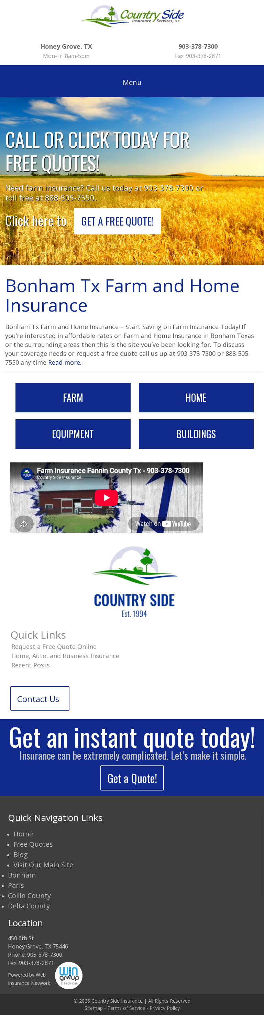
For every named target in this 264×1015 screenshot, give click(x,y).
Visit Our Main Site (43, 864)
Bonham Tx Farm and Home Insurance (122, 295)
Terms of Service (126, 1008)
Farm (73, 397)
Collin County (29, 895)
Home (196, 397)
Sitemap (94, 1008)
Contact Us (38, 698)
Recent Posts (30, 665)
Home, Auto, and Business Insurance (65, 656)
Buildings (196, 434)
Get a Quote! (132, 778)
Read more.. (65, 362)
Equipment (73, 434)
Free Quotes (33, 844)
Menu (132, 82)
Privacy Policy (165, 1008)
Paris (16, 885)
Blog (20, 854)
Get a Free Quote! (117, 220)
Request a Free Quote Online (54, 646)
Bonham (22, 875)
